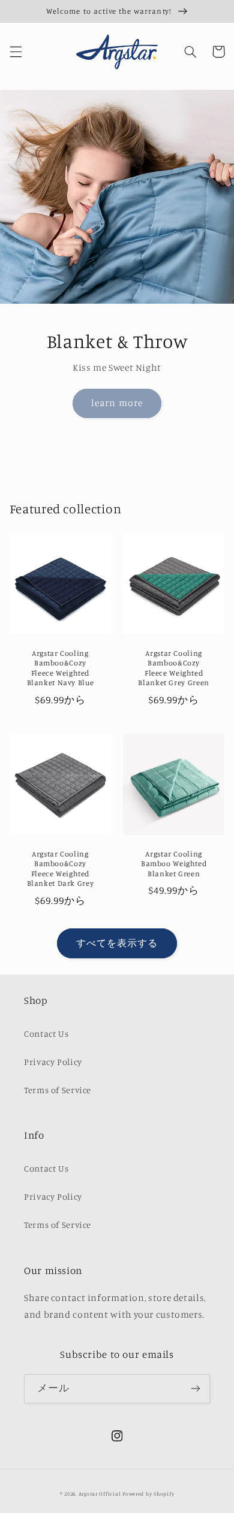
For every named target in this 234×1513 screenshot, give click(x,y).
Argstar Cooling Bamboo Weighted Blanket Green (173, 863)
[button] (15, 51)
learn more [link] (117, 402)
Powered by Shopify (148, 1493)
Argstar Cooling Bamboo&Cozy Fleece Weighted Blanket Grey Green (173, 668)
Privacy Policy (53, 1062)
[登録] (195, 1388)
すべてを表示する (117, 943)
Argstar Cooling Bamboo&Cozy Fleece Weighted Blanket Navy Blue (60, 668)
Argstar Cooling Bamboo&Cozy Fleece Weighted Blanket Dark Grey (60, 868)
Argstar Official (100, 1493)
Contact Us (46, 1033)
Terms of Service (57, 1090)
